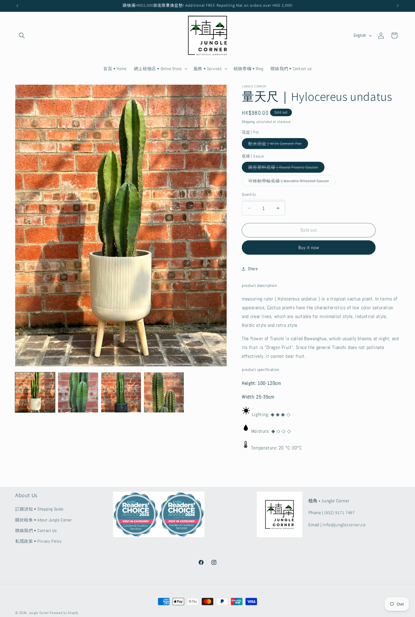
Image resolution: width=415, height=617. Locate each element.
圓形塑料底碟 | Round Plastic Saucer (286, 168)
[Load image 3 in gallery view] (121, 392)
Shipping (248, 121)
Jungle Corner (39, 613)
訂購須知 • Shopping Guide (39, 509)
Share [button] (253, 268)
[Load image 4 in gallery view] (164, 392)
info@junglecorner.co (344, 524)
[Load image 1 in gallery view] (35, 392)
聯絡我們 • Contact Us (36, 530)
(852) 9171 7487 (339, 513)
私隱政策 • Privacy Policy (38, 541)
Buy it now (308, 247)
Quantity (249, 194)
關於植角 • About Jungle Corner (43, 520)
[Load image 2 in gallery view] (78, 392)
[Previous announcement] (17, 6)
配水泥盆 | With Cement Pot (278, 145)
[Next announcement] (397, 6)
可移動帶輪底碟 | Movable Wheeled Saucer (291, 182)
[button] (22, 35)
